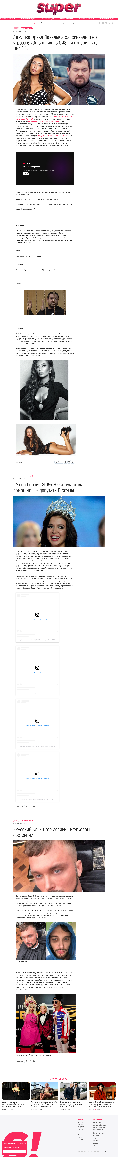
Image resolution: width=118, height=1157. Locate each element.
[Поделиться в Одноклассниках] (72, 462)
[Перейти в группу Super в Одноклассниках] (109, 22)
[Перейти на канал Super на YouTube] (94, 1151)
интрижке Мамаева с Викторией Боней (43, 121)
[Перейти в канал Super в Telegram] (106, 22)
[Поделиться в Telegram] (69, 462)
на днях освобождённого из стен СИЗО (53, 136)
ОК (14, 1151)
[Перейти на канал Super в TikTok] (98, 1151)
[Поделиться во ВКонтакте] (65, 462)
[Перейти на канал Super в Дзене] (112, 22)
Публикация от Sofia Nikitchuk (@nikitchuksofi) (31, 640)
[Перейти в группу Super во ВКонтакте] (103, 22)
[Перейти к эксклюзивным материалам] (59, 19)
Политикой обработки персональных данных (13, 1145)
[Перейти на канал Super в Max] (99, 22)
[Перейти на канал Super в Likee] (101, 1151)
